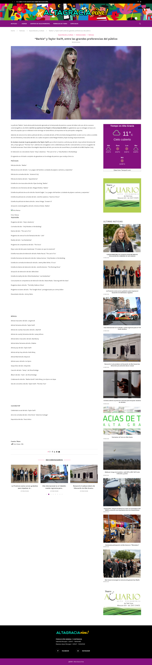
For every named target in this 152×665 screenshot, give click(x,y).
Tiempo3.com (126, 170)
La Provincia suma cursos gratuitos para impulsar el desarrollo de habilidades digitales (122, 291)
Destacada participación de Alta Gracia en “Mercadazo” (122, 545)
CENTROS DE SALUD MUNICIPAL (40, 23)
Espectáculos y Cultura (36, 31)
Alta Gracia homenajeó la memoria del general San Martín (122, 580)
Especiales (74, 23)
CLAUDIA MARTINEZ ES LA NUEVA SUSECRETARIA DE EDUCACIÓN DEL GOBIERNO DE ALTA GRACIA (122, 255)
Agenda (24, 23)
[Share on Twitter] (54, 452)
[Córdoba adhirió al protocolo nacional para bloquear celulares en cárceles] (84, 474)
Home (13, 31)
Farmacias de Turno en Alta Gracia (122, 437)
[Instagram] (140, 2)
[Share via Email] (59, 452)
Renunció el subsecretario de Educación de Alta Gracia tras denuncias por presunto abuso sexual (122, 364)
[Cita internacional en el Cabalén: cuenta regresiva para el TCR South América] (24, 474)
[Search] (140, 23)
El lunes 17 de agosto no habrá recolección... (33, 2)
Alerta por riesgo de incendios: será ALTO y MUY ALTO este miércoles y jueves (122, 472)
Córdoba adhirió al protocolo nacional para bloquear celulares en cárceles (122, 401)
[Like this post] (50, 452)
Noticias (14, 23)
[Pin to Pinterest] (56, 452)
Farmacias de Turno (60, 23)
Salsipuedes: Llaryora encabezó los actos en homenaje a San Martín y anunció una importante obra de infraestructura (122, 509)
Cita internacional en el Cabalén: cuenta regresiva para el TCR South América (122, 328)
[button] (13, 2)
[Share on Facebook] (52, 452)
